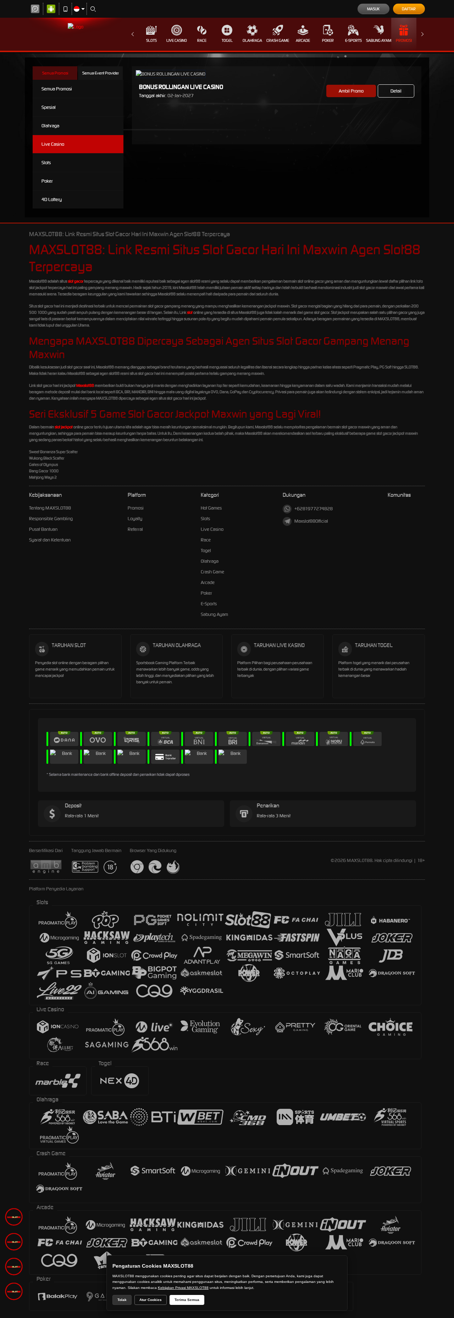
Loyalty (135, 519)
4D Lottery (51, 199)
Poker (328, 40)
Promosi (404, 40)
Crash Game (277, 40)
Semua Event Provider (100, 73)
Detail (396, 91)
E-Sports (353, 40)
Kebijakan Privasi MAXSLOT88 (183, 1288)
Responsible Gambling (51, 519)
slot (190, 312)
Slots (151, 40)
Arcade (303, 40)
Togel (227, 40)
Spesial (48, 107)
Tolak (122, 1300)
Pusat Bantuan (43, 529)
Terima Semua (187, 1300)
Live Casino (176, 40)
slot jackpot (64, 426)
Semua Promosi (55, 73)
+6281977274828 (313, 509)
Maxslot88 (85, 385)
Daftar (409, 8)
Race (201, 40)
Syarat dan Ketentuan (50, 540)
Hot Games (211, 508)
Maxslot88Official (311, 521)
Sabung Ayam (378, 40)
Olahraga (252, 40)
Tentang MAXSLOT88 (50, 508)
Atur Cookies (150, 1300)
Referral (135, 529)
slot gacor (75, 281)
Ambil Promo (351, 91)
